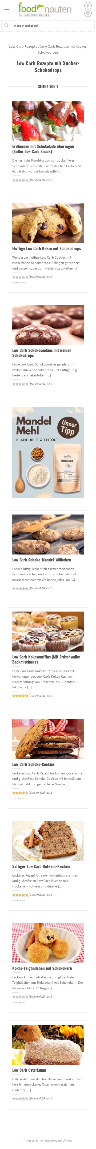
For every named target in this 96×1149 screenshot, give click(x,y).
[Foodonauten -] (47, 9)
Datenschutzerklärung (56, 1140)
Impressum (30, 1140)
